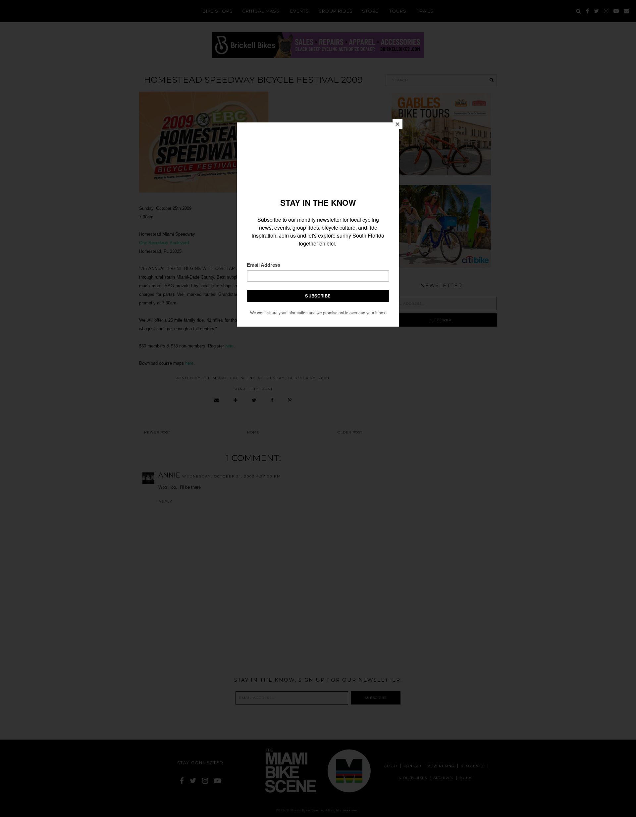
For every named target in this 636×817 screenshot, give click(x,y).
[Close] (397, 124)
